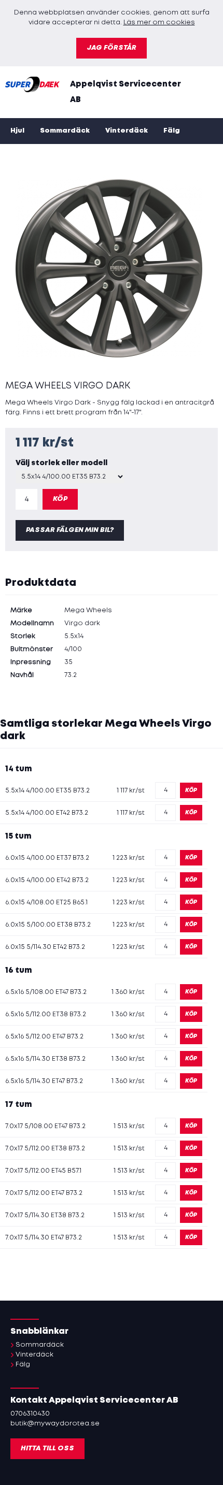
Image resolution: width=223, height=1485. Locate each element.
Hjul (17, 131)
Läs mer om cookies (159, 22)
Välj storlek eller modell (61, 463)
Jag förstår (111, 48)
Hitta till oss (47, 1448)
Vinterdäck (126, 131)
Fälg (171, 131)
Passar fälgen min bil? (70, 530)
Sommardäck (65, 131)
